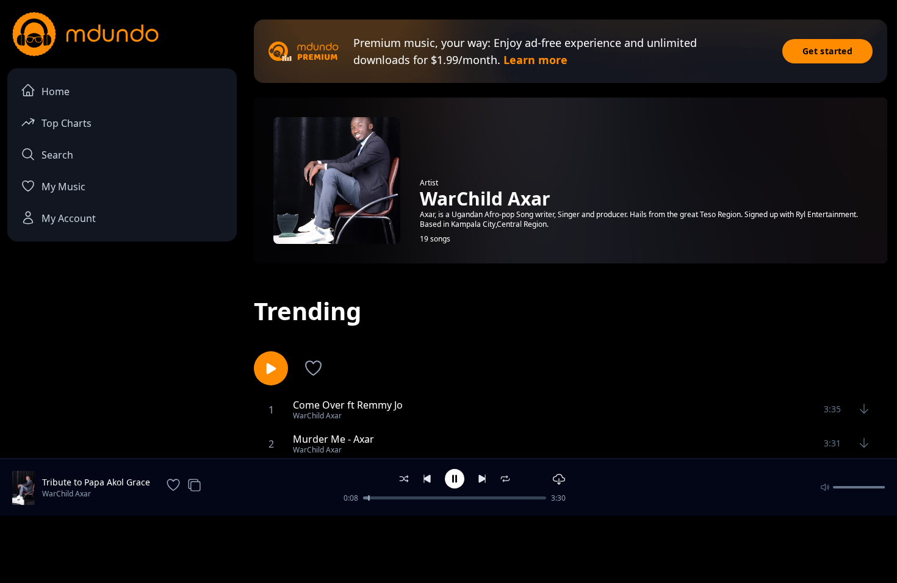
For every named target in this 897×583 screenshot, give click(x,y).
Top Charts (66, 123)
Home (55, 91)
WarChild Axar (66, 493)
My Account (68, 218)
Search (57, 155)
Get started (827, 51)
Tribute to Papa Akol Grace (96, 482)
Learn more (535, 59)
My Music (63, 186)
